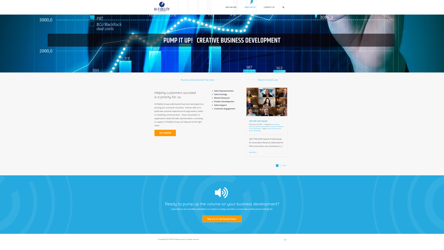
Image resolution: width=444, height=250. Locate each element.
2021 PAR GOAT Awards (258, 121)
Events (273, 126)
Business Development (262, 126)
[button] (283, 7)
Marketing (257, 129)
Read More (252, 152)
